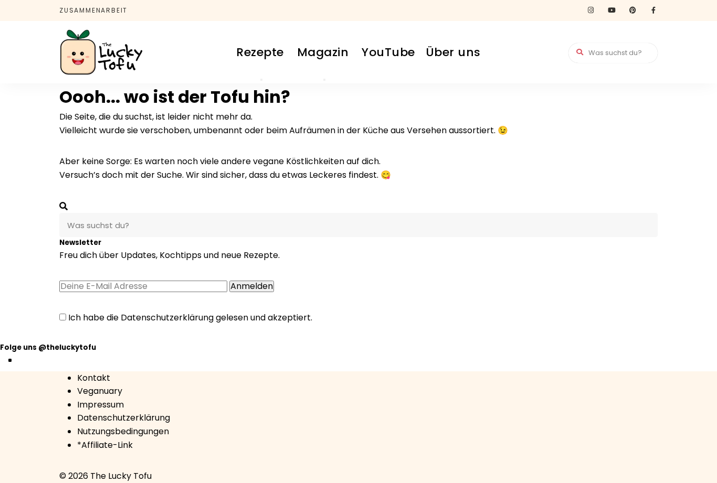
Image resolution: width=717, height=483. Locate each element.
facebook (653, 10)
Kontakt (93, 378)
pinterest (632, 10)
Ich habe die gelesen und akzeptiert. (189, 318)
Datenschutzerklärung (167, 318)
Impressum (100, 405)
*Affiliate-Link (105, 445)
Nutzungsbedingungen (123, 431)
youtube (611, 10)
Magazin (323, 52)
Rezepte (260, 52)
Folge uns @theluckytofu (48, 347)
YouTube (388, 52)
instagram (590, 10)
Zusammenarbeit (93, 10)
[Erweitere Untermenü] (261, 80)
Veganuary (99, 391)
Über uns (453, 52)
